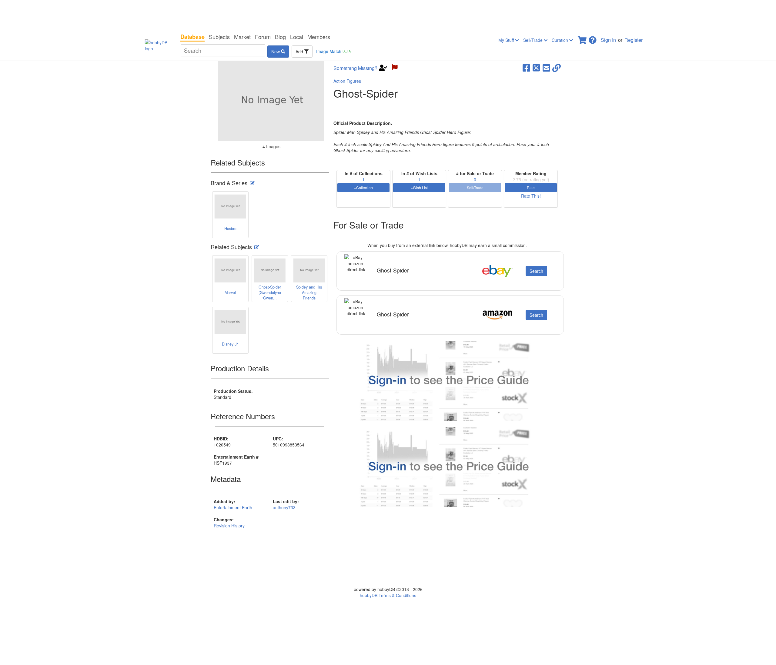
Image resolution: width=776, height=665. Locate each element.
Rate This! (531, 196)
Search (536, 271)
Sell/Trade (533, 40)
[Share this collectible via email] (546, 67)
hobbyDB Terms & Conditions (388, 595)
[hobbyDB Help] (593, 38)
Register (633, 39)
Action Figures (347, 81)
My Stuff (506, 40)
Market (242, 37)
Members (318, 37)
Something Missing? (355, 68)
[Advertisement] (388, 15)
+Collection (363, 187)
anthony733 (284, 507)
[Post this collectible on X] (536, 67)
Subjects (219, 37)
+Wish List (419, 187)
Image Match (333, 51)
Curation (560, 40)
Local (296, 37)
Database (192, 37)
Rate (531, 187)
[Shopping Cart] (583, 38)
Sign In (608, 39)
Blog (280, 37)
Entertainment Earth (233, 507)
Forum (263, 37)
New (276, 51)
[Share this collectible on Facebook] (526, 67)
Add (300, 51)
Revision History (229, 526)
